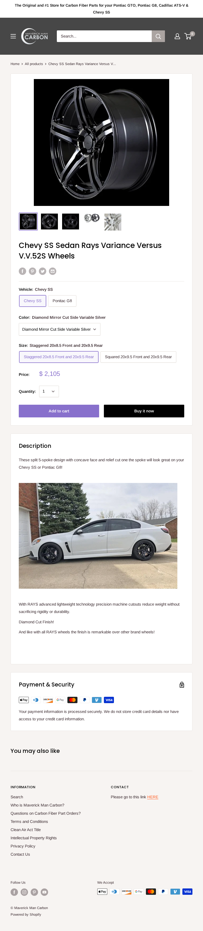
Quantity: (27, 391)
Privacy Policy (23, 846)
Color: (62, 317)
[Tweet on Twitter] (42, 271)
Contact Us (20, 854)
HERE (152, 797)
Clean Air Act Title (26, 829)
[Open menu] (13, 36)
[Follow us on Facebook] (14, 892)
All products (34, 64)
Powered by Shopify (26, 914)
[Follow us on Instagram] (24, 892)
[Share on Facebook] (22, 271)
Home (15, 64)
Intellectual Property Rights (34, 838)
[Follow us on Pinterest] (34, 892)
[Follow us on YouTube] (44, 892)
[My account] (177, 36)
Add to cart (59, 411)
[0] (188, 36)
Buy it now (144, 411)
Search (17, 797)
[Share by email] (52, 271)
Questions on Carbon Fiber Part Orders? (46, 813)
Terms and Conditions (29, 821)
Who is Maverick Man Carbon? (37, 805)
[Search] (158, 36)
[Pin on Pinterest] (32, 271)
